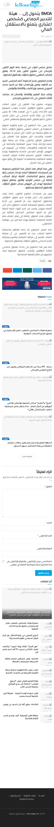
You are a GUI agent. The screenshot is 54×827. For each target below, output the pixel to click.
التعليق (48, 486)
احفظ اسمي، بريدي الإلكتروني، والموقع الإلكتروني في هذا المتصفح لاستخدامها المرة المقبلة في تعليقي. (29, 563)
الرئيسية (42, 260)
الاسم (48, 522)
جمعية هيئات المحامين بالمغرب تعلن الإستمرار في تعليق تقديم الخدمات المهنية (21, 626)
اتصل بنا (41, 795)
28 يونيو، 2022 (46, 36)
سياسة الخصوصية (26, 799)
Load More (27, 456)
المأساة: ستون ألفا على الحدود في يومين (20, 705)
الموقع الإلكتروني (44, 548)
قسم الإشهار (15, 795)
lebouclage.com (33, 813)
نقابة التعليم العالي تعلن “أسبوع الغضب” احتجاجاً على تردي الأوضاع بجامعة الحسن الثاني (23, 684)
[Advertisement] (27, 757)
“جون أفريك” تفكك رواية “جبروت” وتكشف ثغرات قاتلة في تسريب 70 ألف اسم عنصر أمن (20, 650)
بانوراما (5, 326)
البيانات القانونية (30, 795)
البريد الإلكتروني (44, 535)
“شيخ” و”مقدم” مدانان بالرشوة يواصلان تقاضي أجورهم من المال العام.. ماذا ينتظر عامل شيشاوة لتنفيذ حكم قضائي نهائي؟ (28, 406)
